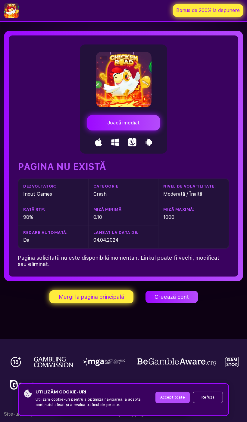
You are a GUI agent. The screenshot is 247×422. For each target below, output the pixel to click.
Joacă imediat (123, 123)
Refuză (208, 397)
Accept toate (172, 397)
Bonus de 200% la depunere (208, 10)
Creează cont (172, 297)
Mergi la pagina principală (91, 297)
